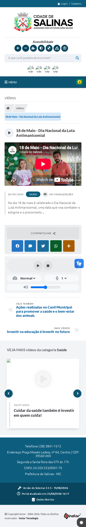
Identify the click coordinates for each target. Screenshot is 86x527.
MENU (12, 82)
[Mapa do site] (56, 48)
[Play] (38, 265)
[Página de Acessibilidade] (64, 48)
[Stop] (48, 265)
